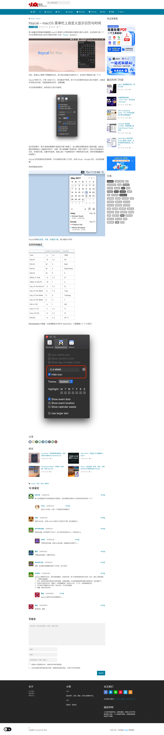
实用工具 (110, 205)
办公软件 (125, 198)
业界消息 (110, 198)
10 (59, 27)
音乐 (122, 222)
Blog (119, 185)
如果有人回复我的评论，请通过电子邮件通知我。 (47, 664)
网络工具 (110, 219)
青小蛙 (53, 27)
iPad (128, 188)
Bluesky (125, 699)
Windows (81, 12)
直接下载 (54, 239)
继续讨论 (31, 695)
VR (109, 195)
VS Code (115, 195)
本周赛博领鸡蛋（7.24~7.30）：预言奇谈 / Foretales (126, 100)
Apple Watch (119, 181)
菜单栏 (47, 483)
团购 (131, 198)
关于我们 (31, 691)
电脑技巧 (124, 212)
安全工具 (126, 202)
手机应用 (126, 205)
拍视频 (115, 209)
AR (127, 181)
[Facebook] (106, 692)
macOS (70, 12)
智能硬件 (122, 209)
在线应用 (110, 202)
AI (40, 12)
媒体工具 (118, 202)
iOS (58, 12)
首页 (33, 12)
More (121, 12)
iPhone (110, 192)
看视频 (131, 212)
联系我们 (31, 693)
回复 (103, 495)
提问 (67, 700)
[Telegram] (111, 692)
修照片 (118, 198)
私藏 (109, 215)
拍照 (109, 209)
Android (49, 12)
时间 (42, 483)
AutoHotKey (112, 185)
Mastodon (118, 699)
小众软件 (31, 730)
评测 (125, 219)
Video (129, 192)
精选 (112, 12)
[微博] (120, 692)
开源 (46, 239)
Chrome (93, 12)
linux (116, 192)
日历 (38, 483)
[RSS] (130, 692)
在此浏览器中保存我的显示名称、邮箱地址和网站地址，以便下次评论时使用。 (56, 668)
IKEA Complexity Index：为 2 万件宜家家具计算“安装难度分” (126, 113)
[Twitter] (125, 692)
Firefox (110, 188)
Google (117, 188)
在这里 (40, 239)
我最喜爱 (118, 205)
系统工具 (129, 215)
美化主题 (118, 219)
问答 (117, 222)
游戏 (117, 212)
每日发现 (110, 212)
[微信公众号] (115, 692)
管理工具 (116, 215)
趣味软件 (110, 222)
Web (103, 12)
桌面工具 (130, 209)
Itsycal (65, 35)
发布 (67, 691)
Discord (132, 699)
